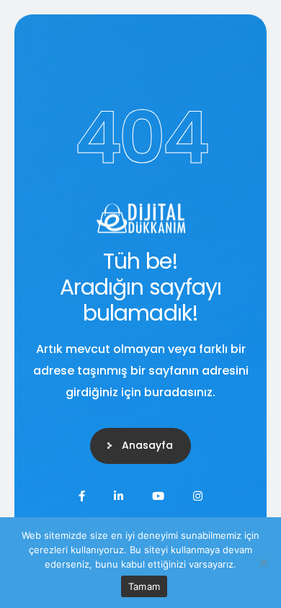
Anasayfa (147, 445)
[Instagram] (197, 496)
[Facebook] (82, 496)
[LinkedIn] (118, 496)
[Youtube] (158, 496)
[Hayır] (263, 562)
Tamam (144, 586)
